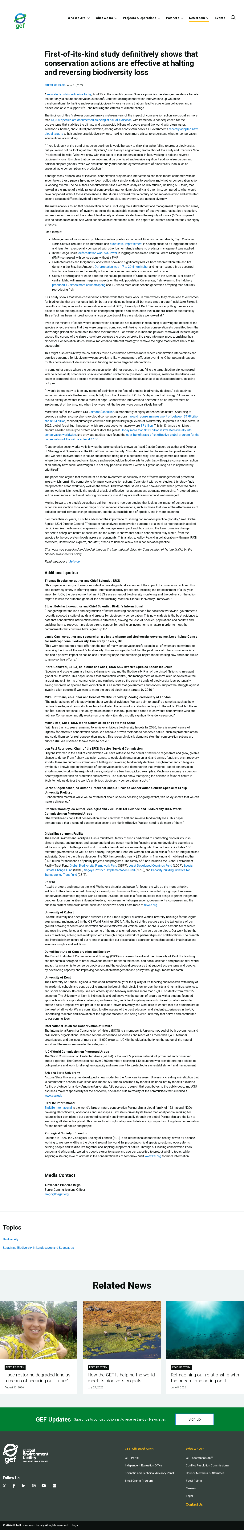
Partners (172, 18)
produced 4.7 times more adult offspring (78, 285)
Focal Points (194, 1481)
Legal (189, 1496)
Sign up (194, 1419)
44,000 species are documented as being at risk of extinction (91, 120)
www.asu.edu (53, 1095)
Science (74, 561)
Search (233, 17)
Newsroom (197, 18)
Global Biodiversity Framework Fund (93, 865)
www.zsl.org (153, 1156)
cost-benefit (134, 435)
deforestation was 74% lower (97, 253)
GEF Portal (132, 1458)
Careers (191, 1488)
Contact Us (194, 1504)
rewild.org (150, 905)
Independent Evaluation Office (143, 1465)
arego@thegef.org (57, 1194)
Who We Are (77, 18)
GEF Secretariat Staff (199, 1458)
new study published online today (69, 94)
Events (220, 18)
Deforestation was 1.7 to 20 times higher (121, 267)
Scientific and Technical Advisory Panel (149, 1473)
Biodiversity (10, 1239)
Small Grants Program (139, 1481)
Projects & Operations (139, 18)
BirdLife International (58, 1107)
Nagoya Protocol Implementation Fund (109, 870)
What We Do (104, 18)
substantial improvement (126, 244)
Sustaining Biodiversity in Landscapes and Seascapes (38, 1248)
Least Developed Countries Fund (150, 865)
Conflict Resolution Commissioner (207, 1465)
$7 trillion (147, 425)
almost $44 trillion (102, 412)
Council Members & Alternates (205, 1473)
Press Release (55, 85)
